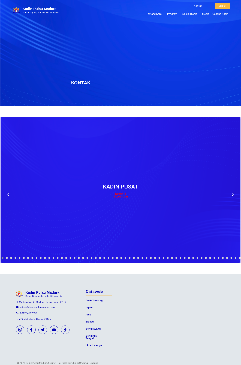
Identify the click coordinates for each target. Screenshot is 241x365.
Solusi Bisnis (189, 14)
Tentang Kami (154, 14)
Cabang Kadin (220, 14)
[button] (198, 6)
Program (172, 14)
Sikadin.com (120, 196)
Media (205, 14)
